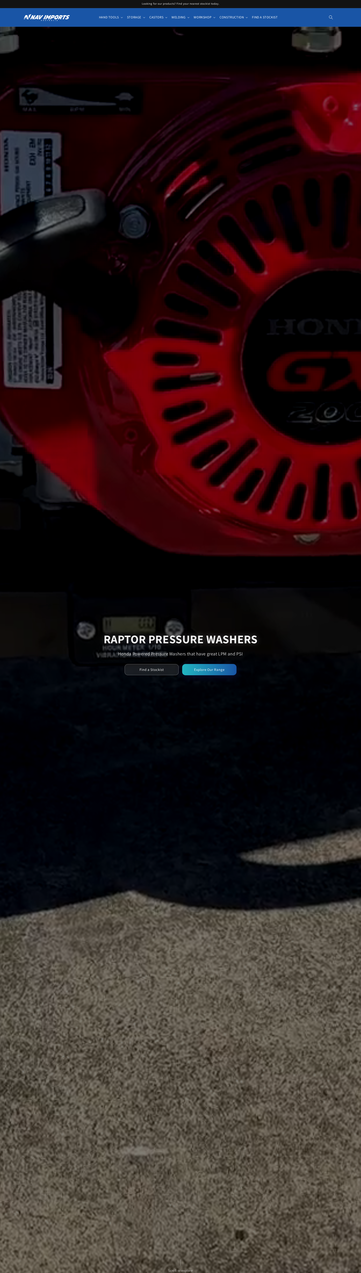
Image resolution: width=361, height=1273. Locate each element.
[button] (111, 17)
